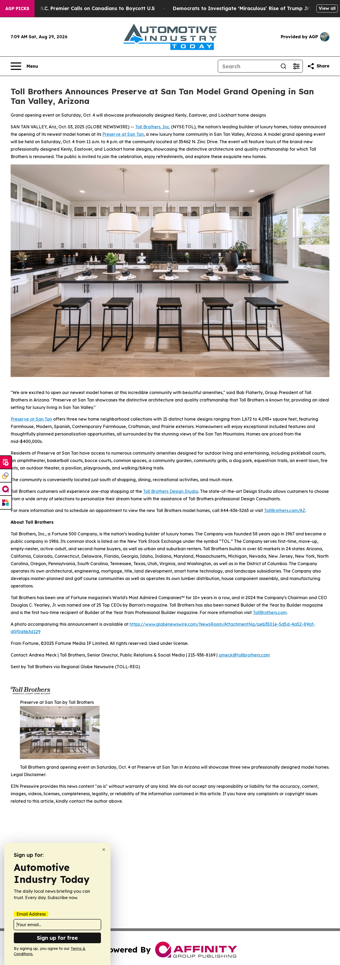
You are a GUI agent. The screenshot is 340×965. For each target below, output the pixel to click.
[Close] (103, 849)
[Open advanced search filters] (296, 66)
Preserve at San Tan (123, 134)
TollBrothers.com (270, 612)
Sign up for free (57, 937)
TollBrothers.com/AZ (284, 510)
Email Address (31, 914)
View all (327, 8)
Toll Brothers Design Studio (170, 491)
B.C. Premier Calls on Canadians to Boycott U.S (97, 8)
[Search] (283, 66)
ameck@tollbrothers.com (244, 655)
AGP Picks (17, 8)
